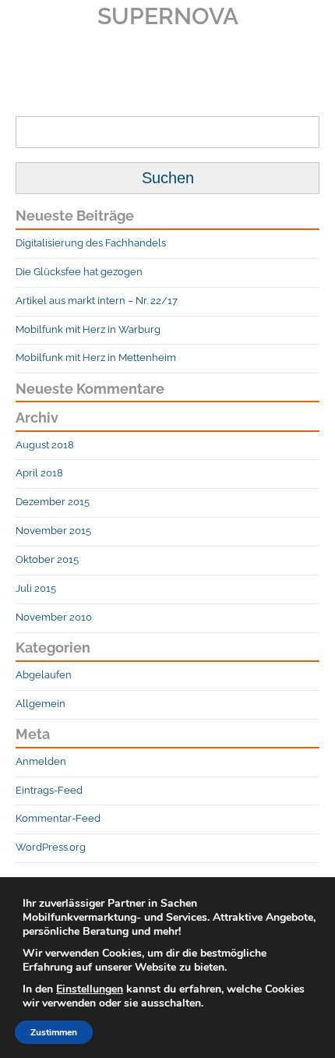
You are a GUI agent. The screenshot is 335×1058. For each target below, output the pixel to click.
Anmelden (41, 761)
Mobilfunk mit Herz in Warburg (88, 329)
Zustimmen (53, 1032)
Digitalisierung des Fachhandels (91, 243)
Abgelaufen (44, 675)
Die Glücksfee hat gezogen (79, 272)
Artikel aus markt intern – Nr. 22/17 (97, 300)
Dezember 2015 (53, 502)
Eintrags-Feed (49, 790)
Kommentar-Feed (58, 818)
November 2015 (53, 530)
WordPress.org (51, 847)
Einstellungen (89, 989)
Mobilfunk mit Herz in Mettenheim (96, 357)
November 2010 (54, 617)
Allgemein (40, 703)
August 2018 (45, 445)
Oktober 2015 (47, 559)
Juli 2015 (36, 588)
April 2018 (39, 473)
